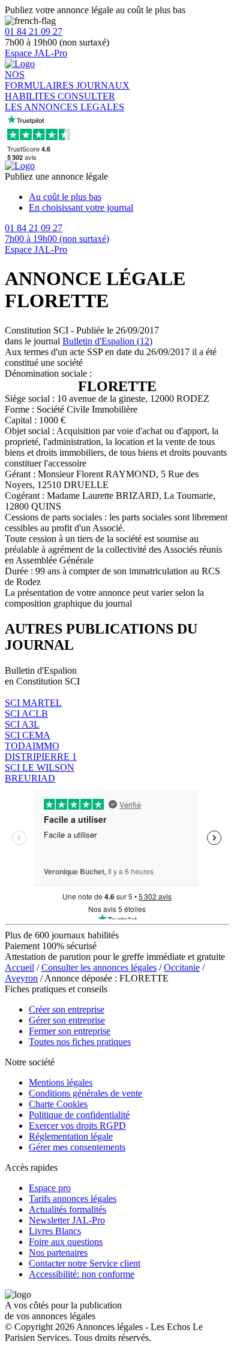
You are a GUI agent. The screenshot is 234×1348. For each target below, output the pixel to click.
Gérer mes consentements (77, 1147)
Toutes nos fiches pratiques (80, 1042)
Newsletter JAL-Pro (67, 1220)
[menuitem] (129, 197)
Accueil (19, 967)
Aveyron (21, 978)
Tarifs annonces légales (72, 1198)
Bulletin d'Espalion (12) (107, 341)
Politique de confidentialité (79, 1115)
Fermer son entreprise (69, 1031)
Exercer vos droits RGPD (77, 1125)
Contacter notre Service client (84, 1263)
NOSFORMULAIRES (40, 79)
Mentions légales (60, 1082)
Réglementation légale (71, 1136)
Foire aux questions (66, 1242)
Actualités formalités (67, 1209)
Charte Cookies (58, 1104)
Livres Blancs (55, 1231)
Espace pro (50, 1188)
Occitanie (182, 967)
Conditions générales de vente (85, 1093)
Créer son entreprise (66, 1009)
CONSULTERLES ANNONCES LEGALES (64, 101)
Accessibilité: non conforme (81, 1274)
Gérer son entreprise (67, 1020)
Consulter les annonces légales (99, 967)
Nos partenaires (58, 1252)
